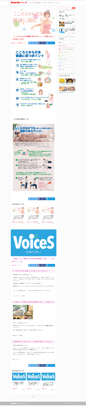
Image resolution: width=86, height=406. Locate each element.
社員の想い (63, 45)
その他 (62, 69)
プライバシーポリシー (22, 403)
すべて (62, 42)
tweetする (32, 43)
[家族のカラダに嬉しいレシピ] (67, 78)
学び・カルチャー (64, 52)
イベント (63, 62)
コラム (62, 65)
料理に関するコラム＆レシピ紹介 (66, 92)
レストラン (63, 55)
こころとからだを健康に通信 (67, 49)
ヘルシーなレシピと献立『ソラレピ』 (67, 84)
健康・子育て (64, 59)
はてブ (50, 43)
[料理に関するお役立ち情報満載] (67, 86)
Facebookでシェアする (41, 43)
